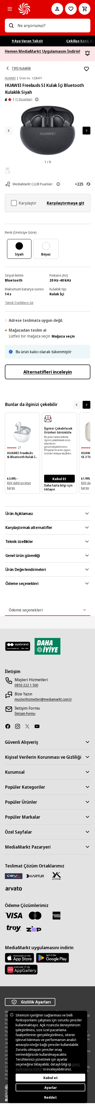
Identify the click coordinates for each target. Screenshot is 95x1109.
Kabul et (50, 1077)
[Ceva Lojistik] (13, 876)
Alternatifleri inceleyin (47, 372)
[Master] (35, 916)
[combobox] (52, 25)
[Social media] (10, 726)
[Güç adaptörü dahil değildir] (8, 170)
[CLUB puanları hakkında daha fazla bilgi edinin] (58, 184)
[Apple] (19, 958)
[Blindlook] (18, 646)
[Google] (52, 958)
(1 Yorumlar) (23, 99)
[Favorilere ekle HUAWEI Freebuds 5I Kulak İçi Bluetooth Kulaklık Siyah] (86, 69)
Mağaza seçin (63, 336)
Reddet (50, 1097)
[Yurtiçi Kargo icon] (56, 876)
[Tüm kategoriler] (10, 9)
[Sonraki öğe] (86, 405)
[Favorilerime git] (71, 9)
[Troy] (13, 928)
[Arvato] (13, 888)
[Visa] (13, 915)
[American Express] (56, 916)
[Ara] (11, 25)
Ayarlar (50, 1087)
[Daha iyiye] (47, 646)
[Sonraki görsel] (86, 131)
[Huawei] (21, 969)
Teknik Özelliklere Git (19, 303)
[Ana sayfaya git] (28, 9)
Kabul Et (59, 478)
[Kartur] (35, 876)
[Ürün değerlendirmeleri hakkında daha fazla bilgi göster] (37, 99)
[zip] (35, 929)
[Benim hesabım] (57, 9)
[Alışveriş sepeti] (84, 9)
